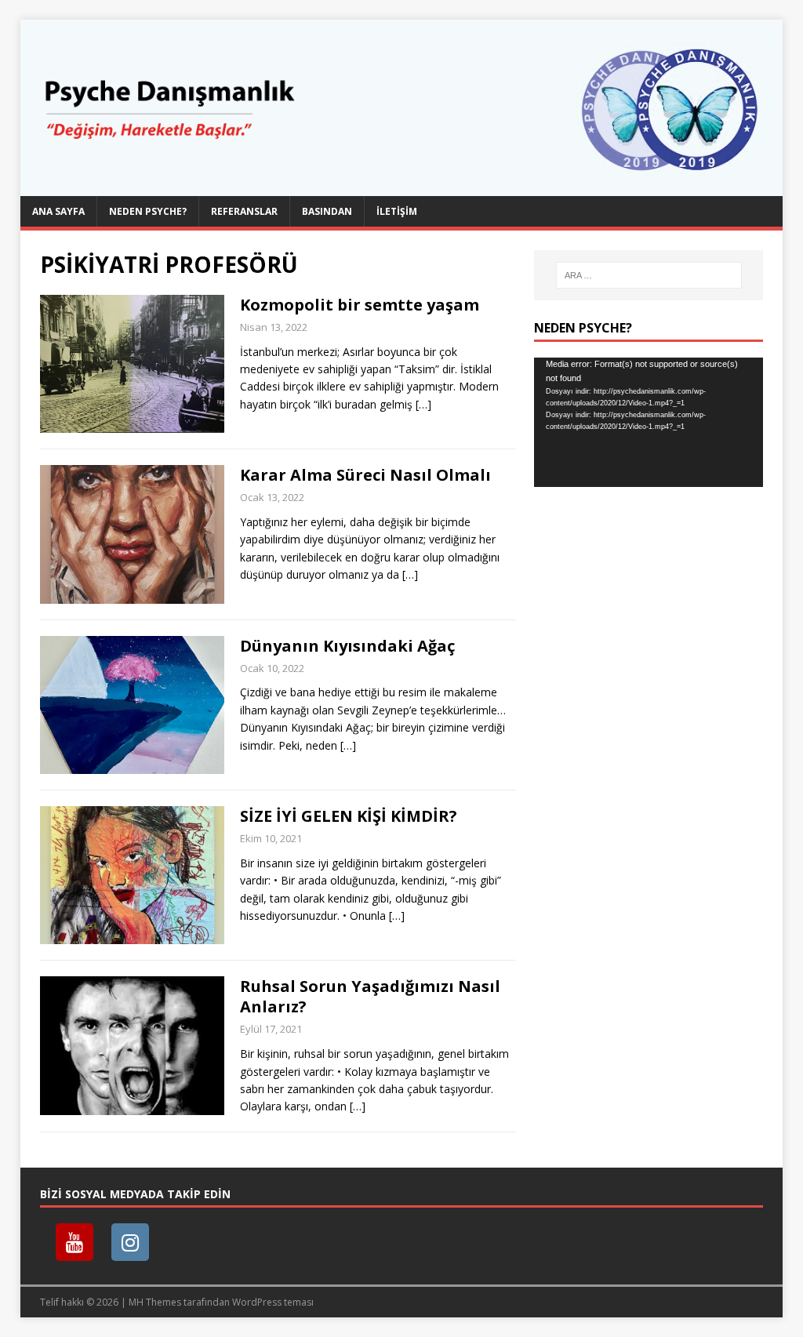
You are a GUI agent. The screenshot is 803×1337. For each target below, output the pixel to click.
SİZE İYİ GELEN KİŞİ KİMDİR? (348, 816)
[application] (648, 422)
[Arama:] (649, 275)
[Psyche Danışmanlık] (401, 187)
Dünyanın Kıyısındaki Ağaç (347, 645)
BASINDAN (327, 211)
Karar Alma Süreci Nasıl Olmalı (365, 474)
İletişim (396, 211)
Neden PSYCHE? (148, 211)
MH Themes (155, 1302)
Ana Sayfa (58, 211)
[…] (423, 404)
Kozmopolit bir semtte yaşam (359, 304)
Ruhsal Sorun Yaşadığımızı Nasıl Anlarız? (370, 996)
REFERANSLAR (244, 211)
